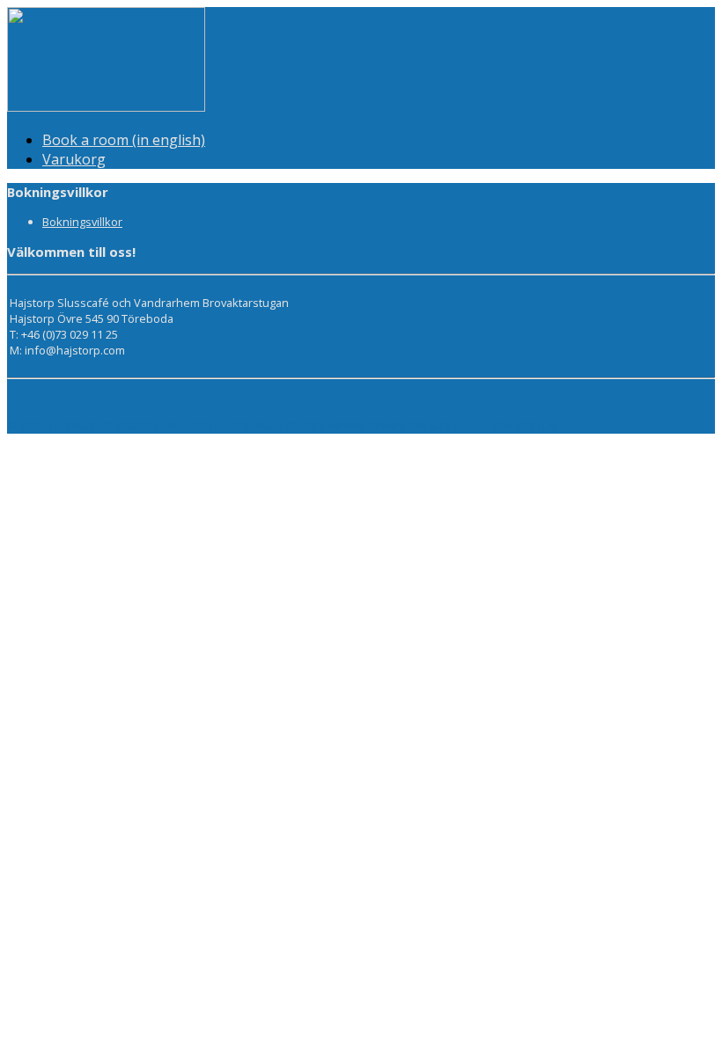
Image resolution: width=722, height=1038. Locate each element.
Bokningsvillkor (82, 222)
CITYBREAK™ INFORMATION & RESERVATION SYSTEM (422, 426)
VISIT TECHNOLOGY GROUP (92, 426)
